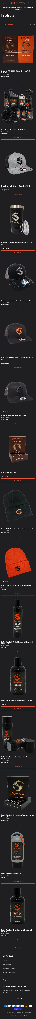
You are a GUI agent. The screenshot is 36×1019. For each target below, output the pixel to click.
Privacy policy (28, 1012)
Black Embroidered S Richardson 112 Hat (14, 416)
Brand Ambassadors (9, 972)
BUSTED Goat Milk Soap (8, 472)
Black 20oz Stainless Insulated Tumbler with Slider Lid (17, 243)
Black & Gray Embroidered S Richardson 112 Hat (16, 186)
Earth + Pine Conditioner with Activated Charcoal (16, 700)
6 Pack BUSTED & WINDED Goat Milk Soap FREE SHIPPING (15, 72)
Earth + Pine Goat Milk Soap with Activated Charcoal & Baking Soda (17, 816)
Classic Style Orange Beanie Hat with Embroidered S (17, 585)
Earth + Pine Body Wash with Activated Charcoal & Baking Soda (17, 643)
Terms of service (14, 1015)
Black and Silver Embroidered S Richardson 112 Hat (17, 301)
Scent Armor (12, 1012)
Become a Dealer (8, 964)
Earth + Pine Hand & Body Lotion (11, 873)
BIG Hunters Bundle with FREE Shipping (13, 129)
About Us (6, 961)
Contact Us (6, 976)
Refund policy (19, 1012)
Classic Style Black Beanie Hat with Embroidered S (17, 529)
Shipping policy (23, 1015)
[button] (3, 3)
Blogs (5, 980)
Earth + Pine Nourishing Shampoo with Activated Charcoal (16, 931)
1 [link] (11, 948)
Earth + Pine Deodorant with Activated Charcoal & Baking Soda (17, 757)
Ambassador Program (9, 968)
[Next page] (25, 948)
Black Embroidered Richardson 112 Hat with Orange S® (17, 358)
